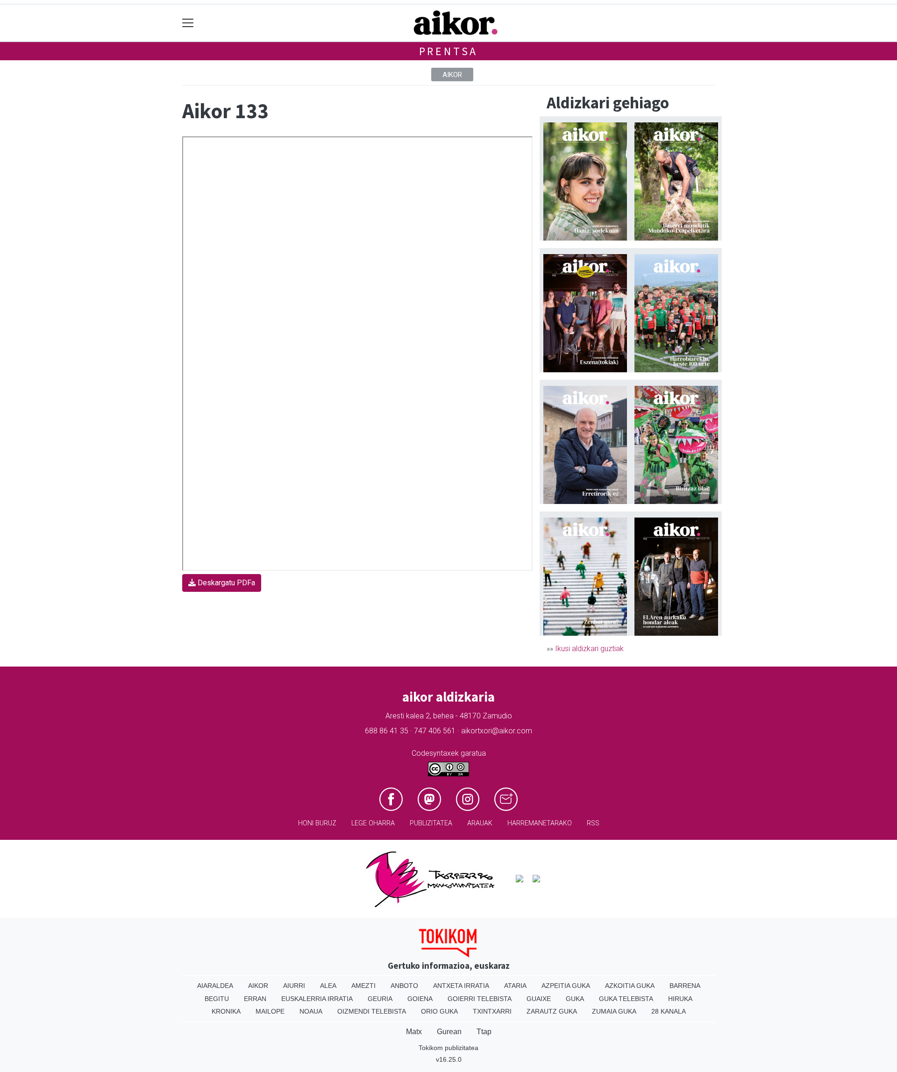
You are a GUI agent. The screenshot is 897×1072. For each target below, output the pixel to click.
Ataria (515, 985)
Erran (255, 998)
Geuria (380, 998)
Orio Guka (439, 1011)
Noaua (310, 1011)
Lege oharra (373, 823)
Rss (593, 823)
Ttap (484, 1032)
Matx (414, 1032)
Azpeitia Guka (565, 985)
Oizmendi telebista (371, 1011)
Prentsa (448, 51)
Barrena (684, 985)
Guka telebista (626, 998)
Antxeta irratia (461, 985)
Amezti (363, 985)
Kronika (226, 1011)
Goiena (420, 998)
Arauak (479, 823)
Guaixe (539, 998)
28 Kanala (668, 1011)
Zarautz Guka (552, 1011)
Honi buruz (317, 823)
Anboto (404, 985)
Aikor (452, 75)
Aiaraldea (215, 985)
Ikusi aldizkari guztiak (589, 648)
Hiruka (680, 998)
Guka (575, 998)
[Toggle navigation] (188, 23)
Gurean (449, 1032)
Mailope (270, 1011)
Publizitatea (431, 823)
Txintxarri (492, 1011)
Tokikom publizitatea (448, 1047)
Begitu (217, 998)
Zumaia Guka (614, 1011)
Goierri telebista (480, 998)
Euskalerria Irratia (317, 998)
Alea (328, 985)
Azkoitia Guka (630, 985)
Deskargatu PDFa (225, 582)
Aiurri (294, 985)
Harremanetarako (539, 823)
